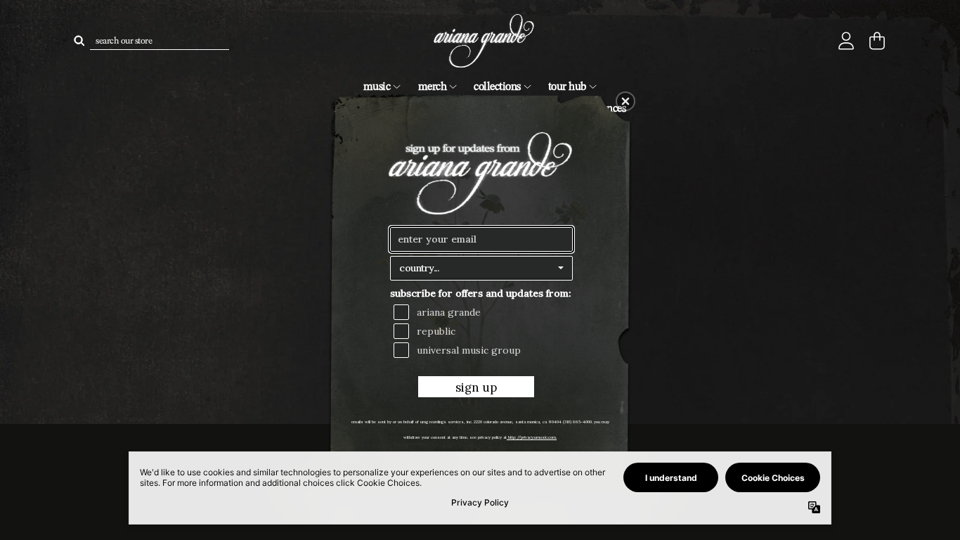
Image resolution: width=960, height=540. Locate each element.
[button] (625, 101)
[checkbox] (483, 312)
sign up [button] (476, 387)
